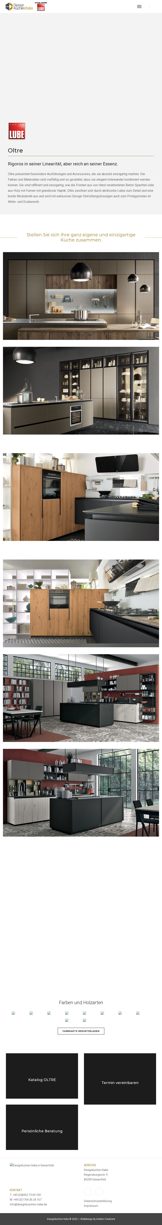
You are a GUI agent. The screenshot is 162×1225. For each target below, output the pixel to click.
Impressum (91, 1205)
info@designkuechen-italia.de (28, 1204)
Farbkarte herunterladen (81, 1031)
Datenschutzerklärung (98, 1201)
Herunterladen (42, 1092)
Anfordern (120, 1094)
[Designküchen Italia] (26, 6)
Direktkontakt (42, 1143)
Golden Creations (105, 1219)
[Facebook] (155, 6)
